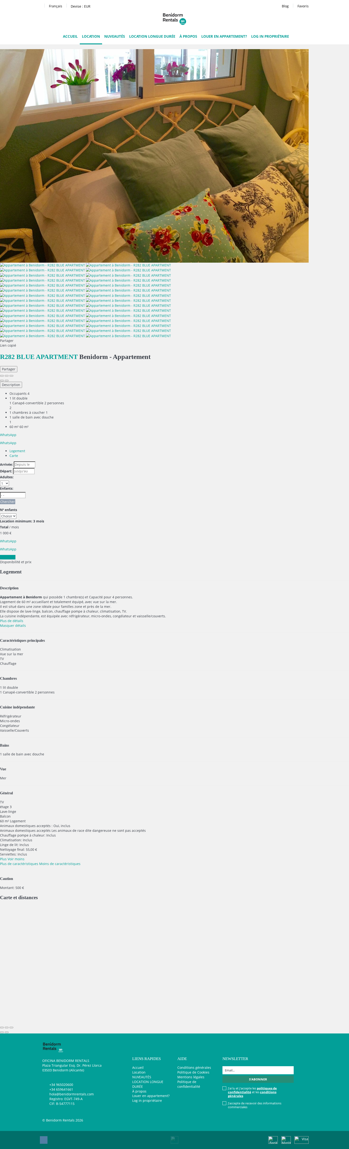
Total (4, 527)
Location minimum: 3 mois (22, 521)
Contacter (7, 557)
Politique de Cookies (193, 1072)
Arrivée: (6, 464)
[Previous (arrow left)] (2, 380)
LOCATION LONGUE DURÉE (152, 36)
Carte (13, 455)
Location (91, 36)
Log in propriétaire (270, 36)
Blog (285, 6)
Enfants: (6, 488)
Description (11, 384)
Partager (8, 369)
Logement (17, 451)
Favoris (303, 6)
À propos (188, 36)
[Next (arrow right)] (7, 380)
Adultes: (7, 477)
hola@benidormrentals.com (71, 1094)
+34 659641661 (61, 1089)
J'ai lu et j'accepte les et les (252, 1092)
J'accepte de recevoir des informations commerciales (254, 1105)
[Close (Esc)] (2, 376)
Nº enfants (8, 509)
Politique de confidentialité (188, 1084)
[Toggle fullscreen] (7, 376)
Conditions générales (194, 1067)
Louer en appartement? (224, 36)
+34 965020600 (61, 1084)
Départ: (6, 471)
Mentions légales (190, 1077)
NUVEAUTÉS (114, 36)
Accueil (70, 36)
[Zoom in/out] (11, 376)
